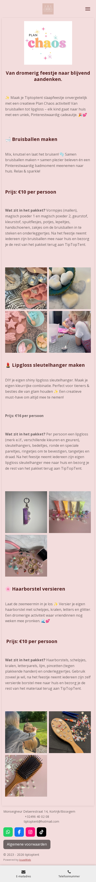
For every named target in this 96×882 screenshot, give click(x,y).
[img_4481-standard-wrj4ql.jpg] (26, 732)
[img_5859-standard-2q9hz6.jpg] (26, 776)
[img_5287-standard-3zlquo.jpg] (70, 732)
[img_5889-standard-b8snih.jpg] (26, 555)
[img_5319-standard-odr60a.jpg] (70, 332)
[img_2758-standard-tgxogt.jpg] (70, 288)
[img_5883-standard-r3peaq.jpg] (70, 512)
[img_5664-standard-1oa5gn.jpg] (26, 512)
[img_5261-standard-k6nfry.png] (26, 332)
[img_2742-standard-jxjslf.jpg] (26, 288)
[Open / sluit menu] (88, 8)
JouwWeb (25, 859)
